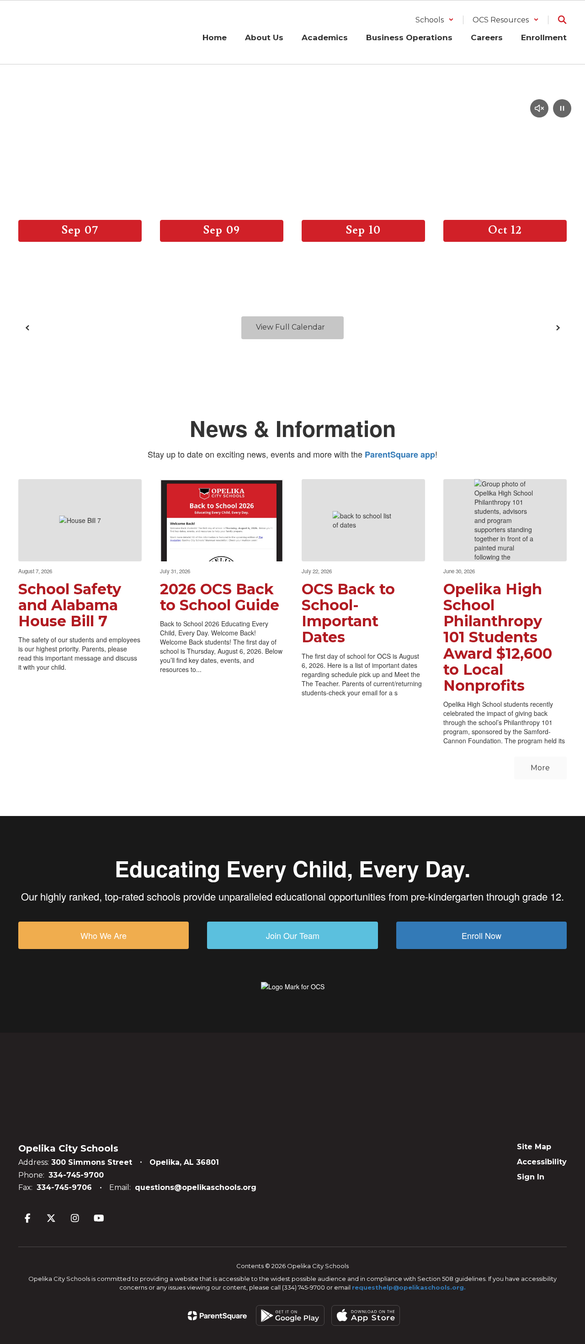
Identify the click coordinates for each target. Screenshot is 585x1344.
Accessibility (542, 1161)
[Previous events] (27, 328)
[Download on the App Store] (365, 1315)
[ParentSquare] (217, 1316)
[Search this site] (562, 19)
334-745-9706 (64, 1187)
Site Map (534, 1146)
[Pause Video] (562, 109)
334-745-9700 (76, 1175)
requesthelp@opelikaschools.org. (409, 1287)
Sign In (530, 1177)
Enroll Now (481, 935)
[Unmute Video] (539, 109)
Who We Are (103, 935)
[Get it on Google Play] (290, 1315)
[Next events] (557, 328)
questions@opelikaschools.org (195, 1187)
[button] (434, 20)
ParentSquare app (400, 454)
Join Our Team (292, 935)
